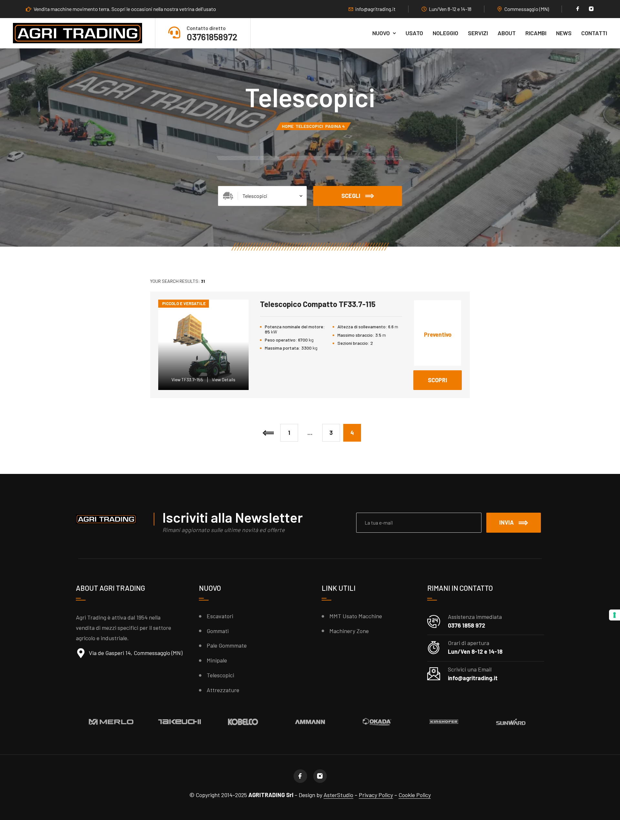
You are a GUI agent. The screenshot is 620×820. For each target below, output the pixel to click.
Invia (506, 522)
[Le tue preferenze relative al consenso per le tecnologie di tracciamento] (614, 615)
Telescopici (309, 126)
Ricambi (535, 32)
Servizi (478, 32)
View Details (223, 379)
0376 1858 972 (466, 625)
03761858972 (212, 36)
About (507, 32)
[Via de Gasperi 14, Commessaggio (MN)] (81, 653)
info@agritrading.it (375, 9)
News (564, 32)
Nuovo (381, 32)
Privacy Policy (376, 794)
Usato (414, 32)
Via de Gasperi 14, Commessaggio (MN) (135, 652)
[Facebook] (578, 9)
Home (288, 126)
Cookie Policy (414, 794)
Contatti (594, 32)
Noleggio (445, 32)
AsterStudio (338, 794)
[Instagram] (591, 9)
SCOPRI (445, 377)
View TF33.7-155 (187, 379)
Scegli (350, 195)
